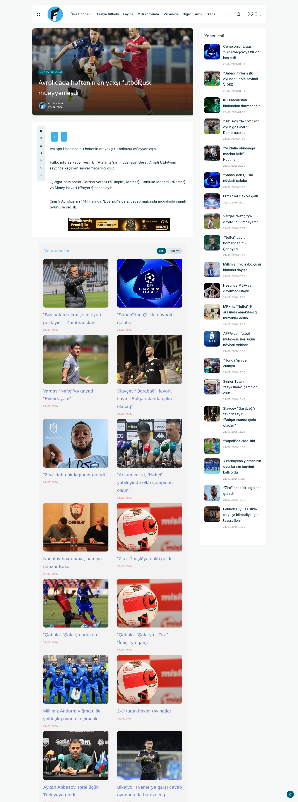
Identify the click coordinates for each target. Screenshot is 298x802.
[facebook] (41, 131)
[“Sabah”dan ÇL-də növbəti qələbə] (149, 283)
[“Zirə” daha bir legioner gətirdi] (75, 443)
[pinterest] (41, 145)
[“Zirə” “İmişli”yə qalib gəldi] (149, 527)
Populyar (175, 250)
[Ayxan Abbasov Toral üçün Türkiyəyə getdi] (75, 755)
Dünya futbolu (51, 71)
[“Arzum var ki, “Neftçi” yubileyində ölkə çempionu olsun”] (149, 443)
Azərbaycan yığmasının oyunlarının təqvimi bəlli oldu (242, 466)
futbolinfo (56, 103)
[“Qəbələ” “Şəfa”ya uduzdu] (75, 603)
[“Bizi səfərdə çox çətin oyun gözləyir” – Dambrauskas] (75, 283)
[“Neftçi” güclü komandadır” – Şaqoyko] (212, 242)
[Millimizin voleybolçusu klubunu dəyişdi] (212, 269)
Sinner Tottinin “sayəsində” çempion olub (240, 387)
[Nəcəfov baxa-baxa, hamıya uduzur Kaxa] (75, 527)
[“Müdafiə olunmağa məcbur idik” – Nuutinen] (212, 153)
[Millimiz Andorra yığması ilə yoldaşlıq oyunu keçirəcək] (75, 679)
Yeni (161, 250)
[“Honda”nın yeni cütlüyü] (212, 365)
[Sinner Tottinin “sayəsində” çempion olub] (212, 386)
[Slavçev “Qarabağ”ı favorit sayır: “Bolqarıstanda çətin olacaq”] (149, 359)
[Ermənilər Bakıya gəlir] (212, 201)
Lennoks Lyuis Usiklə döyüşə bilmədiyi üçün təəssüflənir (241, 515)
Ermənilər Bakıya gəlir (240, 196)
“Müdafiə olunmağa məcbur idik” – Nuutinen (239, 154)
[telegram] (41, 153)
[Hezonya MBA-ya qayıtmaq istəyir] (212, 290)
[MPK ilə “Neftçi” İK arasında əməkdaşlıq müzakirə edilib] (212, 312)
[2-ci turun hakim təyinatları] (149, 679)
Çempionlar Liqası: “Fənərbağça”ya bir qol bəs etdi (241, 52)
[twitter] (41, 138)
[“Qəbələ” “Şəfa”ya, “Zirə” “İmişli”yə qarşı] (149, 603)
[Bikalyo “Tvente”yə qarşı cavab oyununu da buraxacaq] (149, 755)
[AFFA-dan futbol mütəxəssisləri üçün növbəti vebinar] (212, 339)
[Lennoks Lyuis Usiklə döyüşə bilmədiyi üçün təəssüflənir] (212, 514)
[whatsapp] (41, 168)
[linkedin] (41, 160)
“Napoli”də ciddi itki (239, 441)
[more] (41, 176)
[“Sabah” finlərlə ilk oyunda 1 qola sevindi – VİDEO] (212, 78)
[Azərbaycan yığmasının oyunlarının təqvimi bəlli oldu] (212, 466)
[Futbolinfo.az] (55, 14)
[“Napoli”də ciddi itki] (212, 446)
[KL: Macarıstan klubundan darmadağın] (212, 105)
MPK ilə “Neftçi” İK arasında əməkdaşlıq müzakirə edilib (240, 312)
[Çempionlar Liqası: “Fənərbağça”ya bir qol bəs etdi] (212, 51)
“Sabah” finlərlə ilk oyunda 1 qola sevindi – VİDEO (242, 79)
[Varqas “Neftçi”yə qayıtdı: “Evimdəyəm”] (75, 359)
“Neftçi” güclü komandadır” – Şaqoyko (235, 243)
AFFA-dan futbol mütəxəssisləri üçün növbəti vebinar (239, 339)
